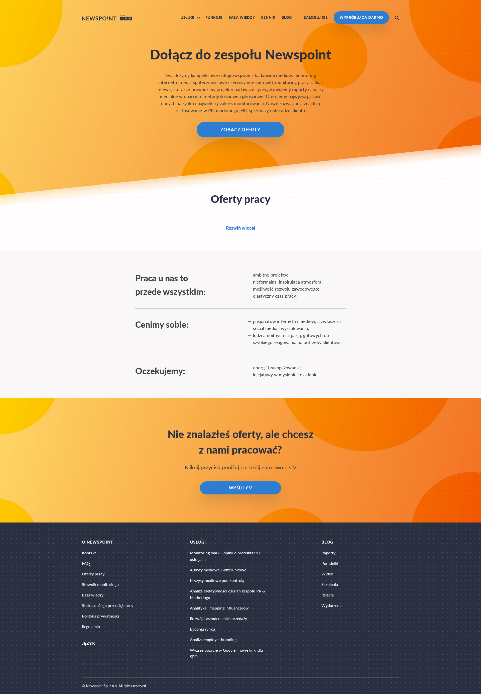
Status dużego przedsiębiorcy (107, 605)
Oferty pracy (93, 573)
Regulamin (91, 626)
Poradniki (329, 563)
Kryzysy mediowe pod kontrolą (217, 580)
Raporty (328, 552)
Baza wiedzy (241, 17)
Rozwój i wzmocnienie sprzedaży (218, 618)
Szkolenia (329, 584)
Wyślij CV (240, 487)
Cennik (268, 17)
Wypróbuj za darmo (361, 17)
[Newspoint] (107, 17)
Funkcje (213, 17)
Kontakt (89, 552)
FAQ (86, 563)
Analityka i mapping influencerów (219, 607)
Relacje (327, 594)
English (88, 663)
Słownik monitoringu (100, 584)
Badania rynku (202, 629)
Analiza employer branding (213, 639)
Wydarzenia (331, 605)
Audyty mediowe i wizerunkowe (218, 569)
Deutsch (102, 663)
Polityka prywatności (100, 616)
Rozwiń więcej (240, 228)
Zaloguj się (315, 17)
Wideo (327, 573)
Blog (287, 17)
